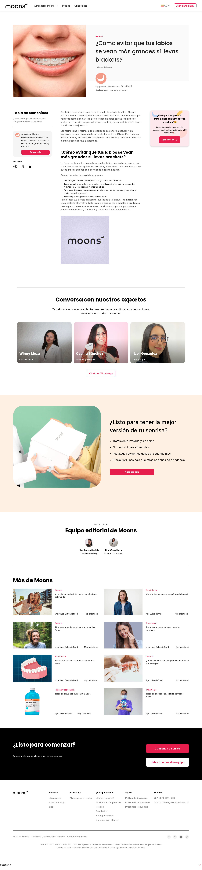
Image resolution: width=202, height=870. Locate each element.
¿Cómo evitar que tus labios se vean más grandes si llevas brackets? (29, 120)
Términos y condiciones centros (48, 836)
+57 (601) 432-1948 (164, 798)
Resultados (101, 811)
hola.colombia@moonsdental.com (171, 802)
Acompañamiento (105, 815)
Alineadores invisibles (81, 798)
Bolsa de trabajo (57, 802)
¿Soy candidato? (185, 5)
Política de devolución (136, 798)
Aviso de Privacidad (77, 836)
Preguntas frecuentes (136, 806)
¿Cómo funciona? (105, 798)
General (99, 36)
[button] (46, 5)
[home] (16, 5)
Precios (66, 5)
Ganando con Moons (107, 820)
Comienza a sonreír (167, 748)
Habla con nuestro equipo (167, 762)
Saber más (35, 152)
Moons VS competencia (108, 802)
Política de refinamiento (137, 802)
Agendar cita (132, 472)
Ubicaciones (80, 5)
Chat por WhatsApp (101, 373)
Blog (51, 806)
